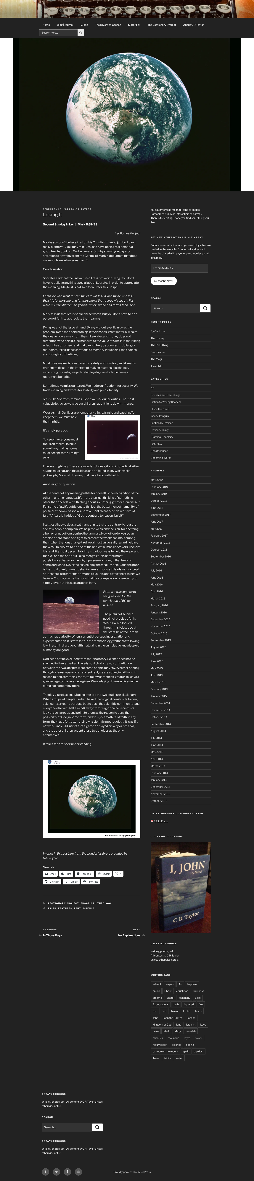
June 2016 (157, 577)
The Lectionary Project (161, 24)
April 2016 (157, 591)
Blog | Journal (65, 24)
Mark (166, 1031)
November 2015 (160, 626)
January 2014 (159, 779)
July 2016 (156, 570)
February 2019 (159, 486)
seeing (190, 1044)
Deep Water (158, 352)
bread (156, 991)
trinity (167, 1058)
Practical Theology (96, 903)
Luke (156, 1031)
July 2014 (156, 738)
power (198, 1038)
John (155, 1017)
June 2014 (157, 745)
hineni (174, 1011)
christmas (182, 991)
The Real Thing (159, 345)
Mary (178, 1031)
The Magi (156, 359)
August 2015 (158, 647)
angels (170, 984)
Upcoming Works (161, 457)
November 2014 (160, 710)
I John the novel (160, 409)
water (179, 1058)
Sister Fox (134, 24)
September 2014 (161, 724)
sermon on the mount (165, 1051)
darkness (198, 991)
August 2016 (158, 563)
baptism (192, 984)
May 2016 (157, 584)
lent (77, 908)
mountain (173, 1038)
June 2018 (157, 507)
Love (203, 1024)
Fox (155, 1011)
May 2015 (157, 668)
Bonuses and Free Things (165, 395)
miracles (158, 1038)
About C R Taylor (193, 24)
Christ (167, 991)
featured (65, 908)
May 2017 (157, 528)
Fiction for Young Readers (166, 401)
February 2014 (159, 773)
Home (46, 24)
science (89, 908)
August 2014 (158, 731)
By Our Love (158, 331)
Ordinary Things (160, 429)
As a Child (156, 366)
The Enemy (157, 338)
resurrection (160, 1044)
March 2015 (158, 682)
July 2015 (156, 654)
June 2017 (157, 521)
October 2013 (159, 800)
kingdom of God (162, 1024)
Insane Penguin (160, 415)
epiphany (184, 997)
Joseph (191, 1017)
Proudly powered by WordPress (132, 1172)
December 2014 (160, 703)
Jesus (198, 1011)
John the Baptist (172, 1017)
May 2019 (157, 479)
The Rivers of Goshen (108, 24)
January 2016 (159, 612)
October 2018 (159, 500)
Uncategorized (159, 450)
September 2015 (161, 640)
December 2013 (160, 786)
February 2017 (159, 535)
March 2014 (158, 765)
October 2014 (159, 717)
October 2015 (159, 633)
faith (52, 908)
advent (157, 984)
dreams (157, 997)
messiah (191, 1031)
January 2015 (159, 696)
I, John (84, 24)
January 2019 (159, 493)
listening (190, 1024)
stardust (198, 1051)
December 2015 (160, 619)
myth (187, 1038)
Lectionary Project (63, 903)
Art (152, 387)
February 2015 (159, 689)
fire (201, 1004)
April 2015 (157, 675)
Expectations (160, 1004)
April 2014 (157, 759)
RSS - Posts (160, 821)
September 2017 (161, 514)
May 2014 (157, 751)
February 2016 (159, 605)
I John (186, 1011)
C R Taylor (83, 209)
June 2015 (157, 661)
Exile (198, 997)
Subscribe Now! (163, 280)
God (164, 1011)
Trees (156, 1058)
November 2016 (160, 542)
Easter (170, 997)
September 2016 (161, 556)
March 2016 (158, 598)
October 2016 (159, 549)
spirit (186, 1051)
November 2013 (160, 793)
